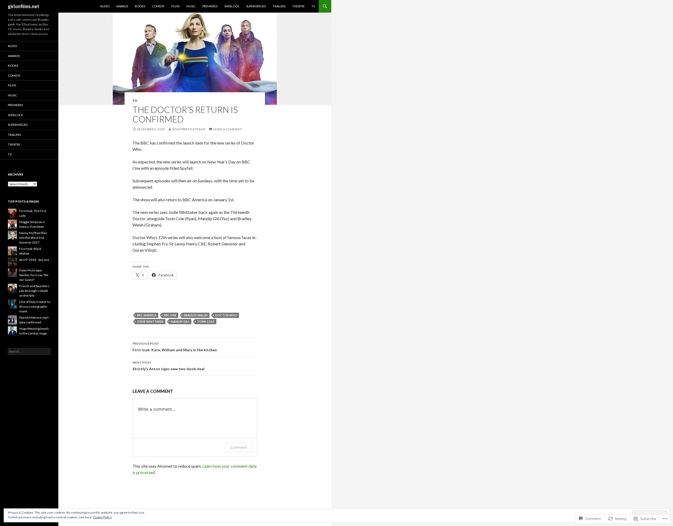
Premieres (209, 6)
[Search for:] (29, 351)
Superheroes (256, 6)
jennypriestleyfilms (188, 129)
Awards (122, 6)
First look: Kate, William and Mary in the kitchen (174, 347)
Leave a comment (227, 129)
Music (191, 6)
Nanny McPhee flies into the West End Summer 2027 (33, 237)
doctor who (226, 315)
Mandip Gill (180, 321)
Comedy (158, 6)
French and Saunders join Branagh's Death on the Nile (34, 290)
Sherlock (231, 6)
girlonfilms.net (23, 6)
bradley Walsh (196, 315)
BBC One (170, 315)
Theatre (298, 6)
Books (140, 6)
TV (313, 6)
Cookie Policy (102, 517)
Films (175, 6)
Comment (239, 447)
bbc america (146, 315)
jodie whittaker (150, 321)
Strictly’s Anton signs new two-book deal (168, 365)
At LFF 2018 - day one (34, 260)
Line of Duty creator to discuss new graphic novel (34, 306)
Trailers (279, 6)
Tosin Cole (206, 321)
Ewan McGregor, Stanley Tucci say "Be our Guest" (33, 275)
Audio (104, 6)
